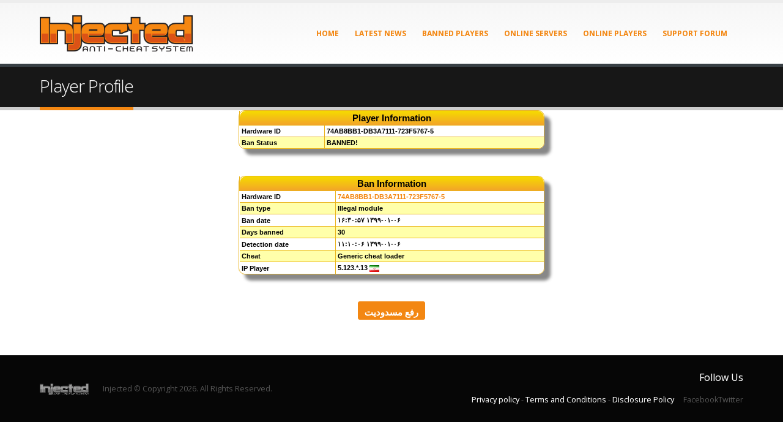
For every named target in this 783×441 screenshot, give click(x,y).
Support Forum (694, 33)
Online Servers (535, 33)
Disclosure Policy (643, 399)
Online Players (615, 33)
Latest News (380, 33)
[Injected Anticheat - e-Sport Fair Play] (116, 33)
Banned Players (455, 33)
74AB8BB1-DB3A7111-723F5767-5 (391, 196)
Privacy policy (495, 399)
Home (327, 33)
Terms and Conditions (565, 399)
